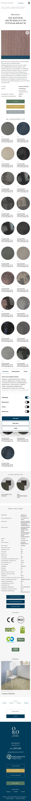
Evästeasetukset (10, 798)
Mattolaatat (8, 7)
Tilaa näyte (15, 101)
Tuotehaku (21, 3)
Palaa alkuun (15, 711)
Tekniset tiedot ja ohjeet (15, 111)
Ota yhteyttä (15, 770)
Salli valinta (15, 423)
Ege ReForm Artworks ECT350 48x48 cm (18, 7)
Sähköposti (26, 703)
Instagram (8, 791)
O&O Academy (15, 783)
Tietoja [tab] (25, 371)
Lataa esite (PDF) (15, 606)
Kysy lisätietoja (15, 106)
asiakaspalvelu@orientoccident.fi (15, 752)
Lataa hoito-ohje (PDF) (15, 596)
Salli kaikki (15, 418)
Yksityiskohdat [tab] (15, 371)
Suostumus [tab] (5, 371)
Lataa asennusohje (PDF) (15, 601)
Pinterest (11, 703)
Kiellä (15, 428)
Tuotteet (2, 7)
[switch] (27, 402)
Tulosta (15, 716)
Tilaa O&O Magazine (15, 775)
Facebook (19, 703)
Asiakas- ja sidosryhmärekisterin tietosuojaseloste (15, 797)
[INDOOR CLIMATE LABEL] (15, 44)
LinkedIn (4, 703)
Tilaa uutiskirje (15, 765)
